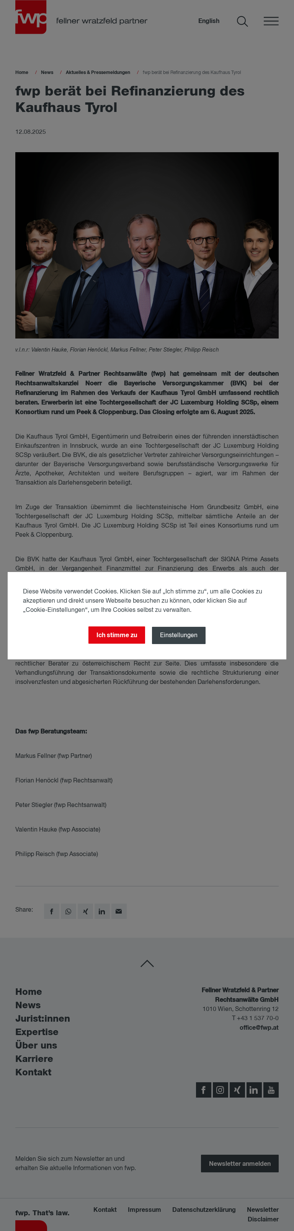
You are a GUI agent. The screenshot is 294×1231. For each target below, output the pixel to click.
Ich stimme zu (116, 635)
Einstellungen (179, 636)
